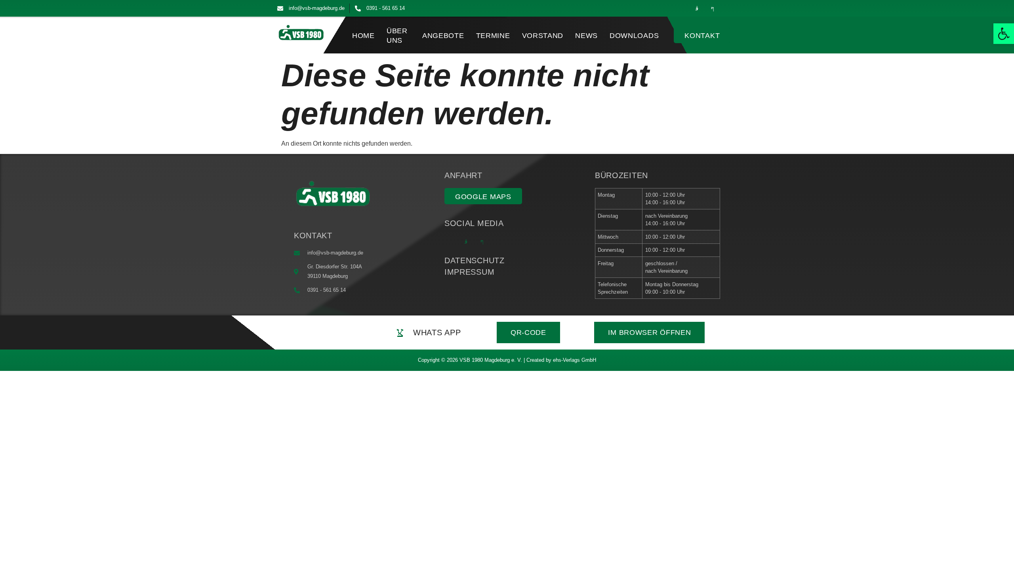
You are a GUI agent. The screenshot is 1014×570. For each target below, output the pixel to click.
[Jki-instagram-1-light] (697, 8)
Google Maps (483, 197)
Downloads (634, 36)
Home (363, 36)
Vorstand (543, 36)
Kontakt (702, 36)
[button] (1003, 33)
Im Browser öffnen (649, 332)
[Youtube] (728, 8)
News (586, 36)
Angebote (443, 36)
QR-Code (528, 332)
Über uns (397, 35)
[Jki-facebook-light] (713, 8)
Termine (493, 36)
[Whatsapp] (681, 8)
